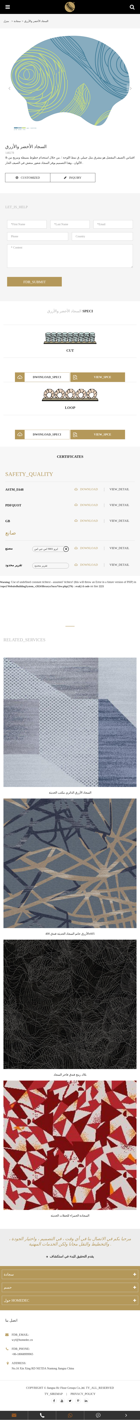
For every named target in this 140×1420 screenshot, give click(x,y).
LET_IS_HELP (16, 207)
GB (7, 521)
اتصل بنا (11, 1320)
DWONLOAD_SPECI (47, 377)
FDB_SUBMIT (34, 282)
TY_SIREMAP (53, 1393)
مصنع (9, 548)
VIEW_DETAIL (119, 489)
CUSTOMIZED (30, 177)
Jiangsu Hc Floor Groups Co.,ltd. (66, 1387)
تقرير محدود (13, 565)
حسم (8, 1287)
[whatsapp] (70, 1415)
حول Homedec (16, 1300)
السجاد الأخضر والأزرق (36, 21)
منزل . (6, 21)
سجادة (17, 21)
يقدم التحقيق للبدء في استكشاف (71, 1256)
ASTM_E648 (14, 489)
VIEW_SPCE (102, 377)
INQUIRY (74, 177)
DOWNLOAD (88, 489)
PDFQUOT (13, 505)
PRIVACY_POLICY (83, 1393)
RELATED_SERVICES (24, 639)
